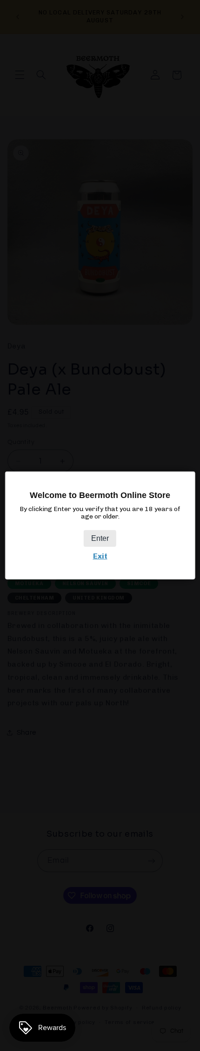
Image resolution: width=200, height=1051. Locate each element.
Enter (100, 538)
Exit (100, 556)
